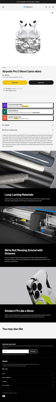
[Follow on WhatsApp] (6, 369)
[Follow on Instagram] (3, 369)
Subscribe (33, 351)
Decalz (4, 67)
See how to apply (36, 112)
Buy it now (41, 82)
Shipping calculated (13, 77)
